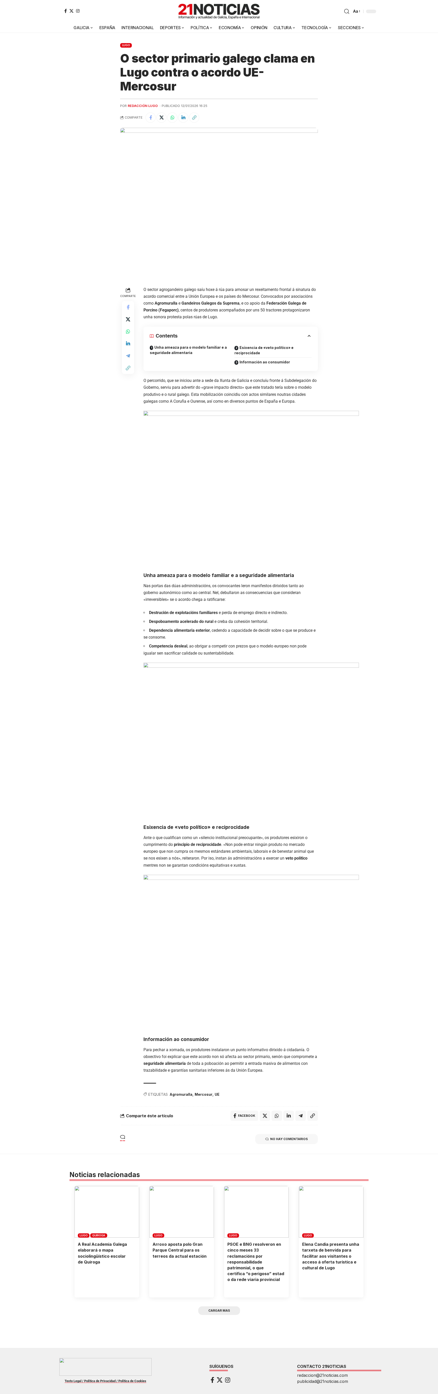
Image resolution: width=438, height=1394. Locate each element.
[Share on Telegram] (128, 356)
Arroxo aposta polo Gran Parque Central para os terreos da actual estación (180, 1250)
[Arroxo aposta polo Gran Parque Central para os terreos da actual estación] (181, 1212)
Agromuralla (181, 1094)
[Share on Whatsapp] (172, 118)
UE (217, 1094)
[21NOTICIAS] (219, 11)
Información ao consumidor (265, 362)
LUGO (126, 45)
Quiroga (98, 1235)
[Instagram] (78, 11)
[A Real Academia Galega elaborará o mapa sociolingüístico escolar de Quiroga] (107, 1212)
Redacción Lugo (143, 106)
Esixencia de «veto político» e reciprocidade (264, 350)
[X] (71, 11)
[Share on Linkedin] (183, 118)
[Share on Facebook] (150, 118)
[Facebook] (65, 11)
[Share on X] (161, 118)
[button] (346, 11)
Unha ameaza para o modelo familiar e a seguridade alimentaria (188, 350)
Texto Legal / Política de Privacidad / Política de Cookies (105, 1381)
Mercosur (203, 1094)
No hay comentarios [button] (289, 1139)
